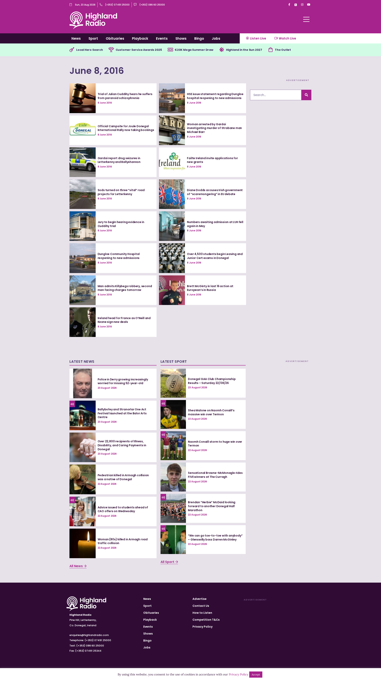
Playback (140, 38)
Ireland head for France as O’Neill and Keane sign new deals (124, 320)
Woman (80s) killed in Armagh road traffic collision (123, 541)
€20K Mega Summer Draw (194, 50)
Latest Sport (174, 361)
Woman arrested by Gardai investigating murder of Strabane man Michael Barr (214, 128)
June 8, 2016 (96, 71)
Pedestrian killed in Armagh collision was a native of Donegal (123, 477)
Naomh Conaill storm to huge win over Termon (215, 444)
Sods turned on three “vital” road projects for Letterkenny (121, 192)
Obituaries (115, 38)
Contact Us (200, 606)
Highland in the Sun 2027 (244, 50)
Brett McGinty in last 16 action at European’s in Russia (210, 288)
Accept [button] (256, 674)
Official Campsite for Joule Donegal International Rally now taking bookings (126, 128)
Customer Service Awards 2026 (139, 50)
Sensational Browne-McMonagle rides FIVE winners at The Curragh (215, 475)
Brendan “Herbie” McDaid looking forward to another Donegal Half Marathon (211, 506)
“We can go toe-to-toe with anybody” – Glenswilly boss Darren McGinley (215, 538)
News (76, 38)
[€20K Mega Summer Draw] (170, 49)
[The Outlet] (270, 49)
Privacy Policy (202, 627)
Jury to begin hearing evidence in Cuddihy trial (121, 224)
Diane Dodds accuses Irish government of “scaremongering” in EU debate (215, 192)
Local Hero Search (89, 50)
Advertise (199, 599)
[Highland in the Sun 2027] (221, 49)
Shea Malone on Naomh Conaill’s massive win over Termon (211, 412)
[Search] (306, 95)
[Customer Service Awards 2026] (111, 49)
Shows (181, 38)
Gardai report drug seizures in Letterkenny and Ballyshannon (119, 160)
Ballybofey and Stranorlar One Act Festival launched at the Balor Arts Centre (122, 413)
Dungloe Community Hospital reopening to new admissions (119, 256)
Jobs (216, 38)
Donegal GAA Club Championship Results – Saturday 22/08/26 (212, 381)
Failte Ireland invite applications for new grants (212, 160)
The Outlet (283, 50)
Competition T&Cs (206, 620)
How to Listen (202, 613)
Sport (93, 38)
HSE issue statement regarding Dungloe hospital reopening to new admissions (215, 96)
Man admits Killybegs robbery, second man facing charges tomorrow (125, 288)
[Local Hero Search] (71, 49)
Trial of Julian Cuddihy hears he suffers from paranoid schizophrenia (125, 96)
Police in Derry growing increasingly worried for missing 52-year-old (123, 381)
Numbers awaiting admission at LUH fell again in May (215, 224)
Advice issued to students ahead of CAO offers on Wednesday (123, 509)
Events (162, 38)
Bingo (199, 38)
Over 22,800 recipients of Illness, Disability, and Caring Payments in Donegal (122, 445)
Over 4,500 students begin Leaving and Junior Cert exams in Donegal (215, 256)
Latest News (81, 361)
